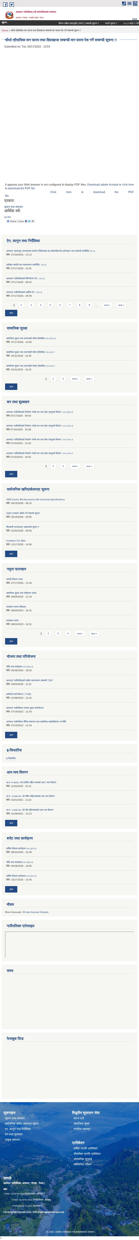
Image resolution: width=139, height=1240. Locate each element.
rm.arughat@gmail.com (17, 1211)
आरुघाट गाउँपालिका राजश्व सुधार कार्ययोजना (25, 707)
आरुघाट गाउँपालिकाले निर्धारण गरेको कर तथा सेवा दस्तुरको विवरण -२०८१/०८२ (39, 439)
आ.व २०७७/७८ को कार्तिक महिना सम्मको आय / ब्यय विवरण (31, 782)
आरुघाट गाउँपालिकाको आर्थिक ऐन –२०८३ (24, 292)
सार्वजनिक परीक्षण (83, 1164)
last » (121, 305)
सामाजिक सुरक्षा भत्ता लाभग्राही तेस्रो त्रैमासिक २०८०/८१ (30, 365)
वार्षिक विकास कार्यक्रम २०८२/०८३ (21, 876)
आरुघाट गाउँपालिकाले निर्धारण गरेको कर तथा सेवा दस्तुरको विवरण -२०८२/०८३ (39, 425)
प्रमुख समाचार (12, 1139)
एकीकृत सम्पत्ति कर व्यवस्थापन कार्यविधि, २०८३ (26, 264)
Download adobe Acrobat (103, 184)
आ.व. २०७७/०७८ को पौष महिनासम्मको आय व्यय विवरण (29, 810)
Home (5, 30)
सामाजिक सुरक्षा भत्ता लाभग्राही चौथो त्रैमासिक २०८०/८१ (30, 352)
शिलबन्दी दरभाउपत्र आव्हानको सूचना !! (22, 527)
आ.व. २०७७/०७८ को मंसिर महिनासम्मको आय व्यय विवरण (30, 796)
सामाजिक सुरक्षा (82, 1123)
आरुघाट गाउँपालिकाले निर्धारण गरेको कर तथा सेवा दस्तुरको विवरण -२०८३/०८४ (39, 412)
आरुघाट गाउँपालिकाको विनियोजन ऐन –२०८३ (25, 278)
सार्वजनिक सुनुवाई (83, 1159)
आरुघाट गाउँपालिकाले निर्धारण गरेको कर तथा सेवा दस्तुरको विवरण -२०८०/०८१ (39, 453)
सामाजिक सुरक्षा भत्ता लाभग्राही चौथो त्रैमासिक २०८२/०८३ (31, 338)
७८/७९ (7, 217)
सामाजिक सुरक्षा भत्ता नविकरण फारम (21, 593)
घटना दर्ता (79, 1118)
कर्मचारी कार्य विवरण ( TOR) (18, 694)
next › (107, 305)
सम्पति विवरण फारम (14, 579)
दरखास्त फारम (12, 620)
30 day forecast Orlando (35, 912)
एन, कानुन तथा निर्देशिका (18, 1129)
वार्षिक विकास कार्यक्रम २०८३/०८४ (21, 848)
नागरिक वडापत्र (82, 1129)
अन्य (11, 313)
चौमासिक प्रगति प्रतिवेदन (87, 1153)
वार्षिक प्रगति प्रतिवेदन (85, 1148)
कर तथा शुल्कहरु (14, 1134)
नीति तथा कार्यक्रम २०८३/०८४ (19, 666)
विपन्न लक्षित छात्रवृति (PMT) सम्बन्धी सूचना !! (69, 23)
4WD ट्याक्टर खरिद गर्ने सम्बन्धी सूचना (23, 513)
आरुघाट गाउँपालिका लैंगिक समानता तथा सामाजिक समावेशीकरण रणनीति (36, 721)
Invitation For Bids (16, 540)
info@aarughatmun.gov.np (48, 1211)
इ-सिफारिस (11, 758)
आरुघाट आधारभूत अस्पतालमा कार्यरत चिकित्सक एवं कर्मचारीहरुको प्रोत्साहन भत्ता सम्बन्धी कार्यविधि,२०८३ (50, 251)
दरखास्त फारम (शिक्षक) (16, 606)
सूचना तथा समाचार (13, 206)
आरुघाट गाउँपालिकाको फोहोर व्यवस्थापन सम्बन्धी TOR (29, 680)
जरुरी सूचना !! (102, 23)
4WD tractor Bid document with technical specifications (35, 499)
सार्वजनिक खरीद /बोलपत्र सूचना (22, 1123)
